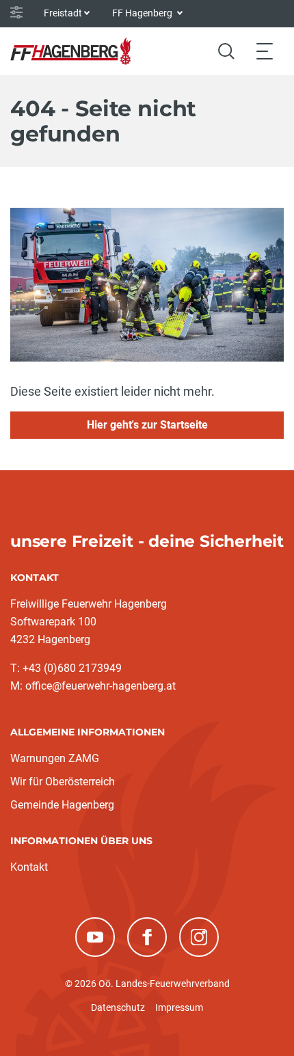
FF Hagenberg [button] (143, 13)
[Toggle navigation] (264, 51)
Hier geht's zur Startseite (147, 424)
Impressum (179, 1007)
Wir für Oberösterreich (62, 781)
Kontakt (29, 867)
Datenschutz (118, 1007)
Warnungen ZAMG (54, 758)
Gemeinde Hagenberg (62, 804)
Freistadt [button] (63, 13)
